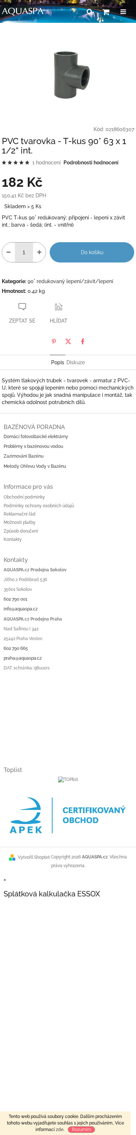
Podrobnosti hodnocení (91, 162)
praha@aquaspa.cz (23, 658)
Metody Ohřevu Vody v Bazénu (35, 466)
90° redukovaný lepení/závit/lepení (70, 281)
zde (59, 1129)
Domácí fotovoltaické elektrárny (36, 436)
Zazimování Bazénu (24, 456)
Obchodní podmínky (24, 497)
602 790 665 (16, 648)
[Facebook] (82, 341)
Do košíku (92, 252)
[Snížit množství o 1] (8, 252)
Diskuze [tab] (75, 362)
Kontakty (13, 539)
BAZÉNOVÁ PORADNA (34, 427)
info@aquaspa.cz (21, 608)
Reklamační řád (20, 514)
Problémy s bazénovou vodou (33, 446)
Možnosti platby (20, 522)
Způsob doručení (21, 531)
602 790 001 (15, 599)
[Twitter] (68, 341)
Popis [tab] (57, 362)
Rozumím (81, 1129)
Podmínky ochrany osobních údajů (39, 505)
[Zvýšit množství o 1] (39, 252)
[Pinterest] (53, 341)
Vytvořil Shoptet (34, 857)
